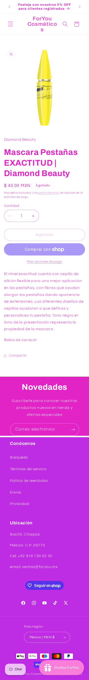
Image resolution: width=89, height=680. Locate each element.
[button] (10, 24)
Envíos (15, 492)
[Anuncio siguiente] (79, 6)
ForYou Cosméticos (34, 674)
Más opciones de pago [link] (44, 261)
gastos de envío (48, 192)
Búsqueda (19, 457)
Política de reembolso (29, 481)
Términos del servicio (28, 469)
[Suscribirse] (73, 429)
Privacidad (19, 504)
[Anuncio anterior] (9, 6)
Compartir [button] (18, 356)
